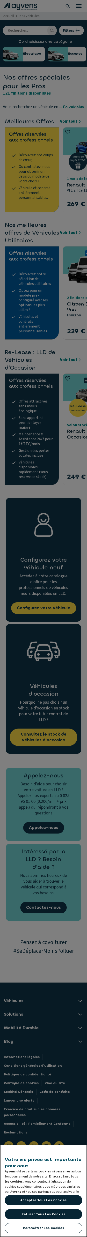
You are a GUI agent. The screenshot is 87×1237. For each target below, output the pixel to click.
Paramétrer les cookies (43, 1228)
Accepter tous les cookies (43, 1200)
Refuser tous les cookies (43, 1214)
